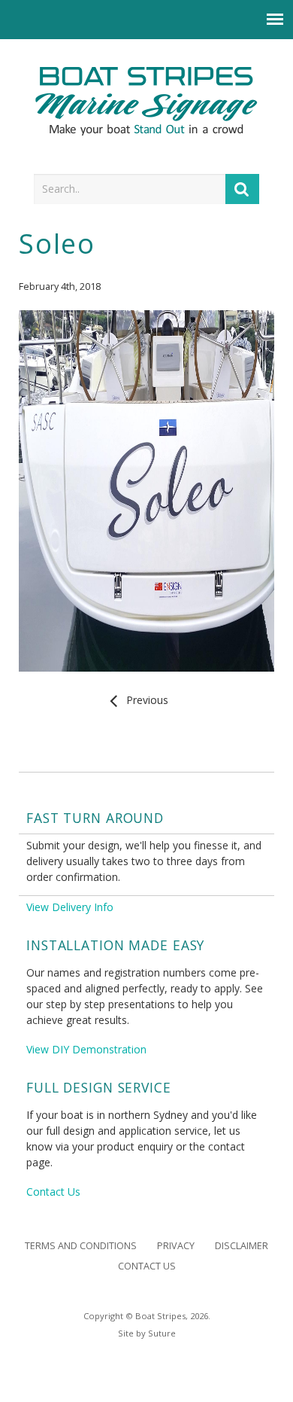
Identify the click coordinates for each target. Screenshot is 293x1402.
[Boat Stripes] (147, 101)
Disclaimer (241, 1245)
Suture (162, 1333)
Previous (144, 700)
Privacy (176, 1245)
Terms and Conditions (81, 1245)
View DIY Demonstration (86, 1049)
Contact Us (53, 1191)
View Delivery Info (69, 907)
